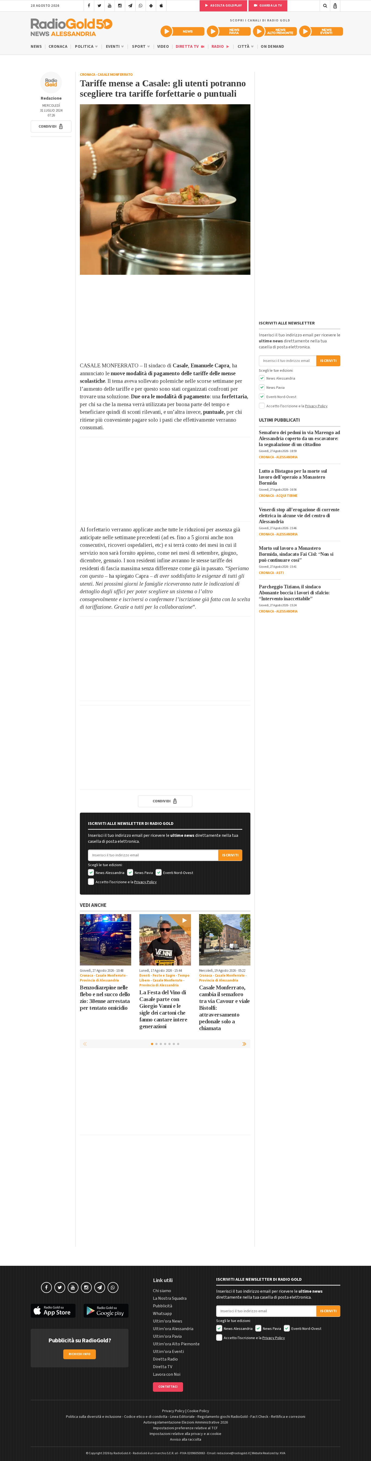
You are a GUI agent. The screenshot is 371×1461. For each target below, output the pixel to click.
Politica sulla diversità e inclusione (93, 1416)
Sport (139, 46)
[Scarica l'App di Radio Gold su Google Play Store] (106, 1311)
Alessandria (287, 457)
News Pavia (143, 873)
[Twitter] (99, 5)
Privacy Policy (145, 882)
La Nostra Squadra (170, 1298)
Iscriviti (230, 855)
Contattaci (168, 1387)
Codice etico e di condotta (145, 1416)
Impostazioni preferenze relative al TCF (185, 1428)
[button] (51, 126)
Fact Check (259, 1416)
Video (163, 46)
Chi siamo (162, 1291)
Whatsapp (162, 1314)
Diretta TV (188, 46)
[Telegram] (130, 5)
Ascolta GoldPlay (226, 5)
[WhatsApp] (141, 5)
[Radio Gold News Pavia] (229, 31)
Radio (218, 46)
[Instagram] (120, 5)
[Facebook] (89, 5)
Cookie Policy (198, 1411)
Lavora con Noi (166, 1374)
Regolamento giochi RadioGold (222, 1416)
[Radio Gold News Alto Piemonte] (275, 31)
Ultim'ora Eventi (168, 1352)
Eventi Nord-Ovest (177, 873)
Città (244, 46)
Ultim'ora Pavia (167, 1336)
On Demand (272, 46)
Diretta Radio (165, 1359)
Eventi (113, 46)
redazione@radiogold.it (233, 1453)
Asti (280, 572)
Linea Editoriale (182, 1416)
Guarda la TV (270, 5)
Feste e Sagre (164, 975)
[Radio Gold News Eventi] (321, 31)
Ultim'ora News (167, 1321)
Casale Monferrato (115, 74)
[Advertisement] (165, 318)
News (36, 46)
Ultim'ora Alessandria (173, 1329)
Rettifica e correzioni (288, 1416)
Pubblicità (162, 1306)
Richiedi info (80, 1354)
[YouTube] (110, 5)
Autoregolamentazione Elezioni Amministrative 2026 (185, 1422)
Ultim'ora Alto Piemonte (176, 1344)
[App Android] (151, 5)
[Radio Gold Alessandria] (71, 26)
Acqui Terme (286, 495)
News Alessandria (109, 873)
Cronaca (58, 46)
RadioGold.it (122, 1453)
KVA (282, 1453)
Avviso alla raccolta (185, 1439)
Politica (85, 46)
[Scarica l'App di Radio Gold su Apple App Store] (53, 1311)
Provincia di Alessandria (99, 980)
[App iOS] (161, 5)
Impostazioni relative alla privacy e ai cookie (185, 1434)
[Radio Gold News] (183, 31)
